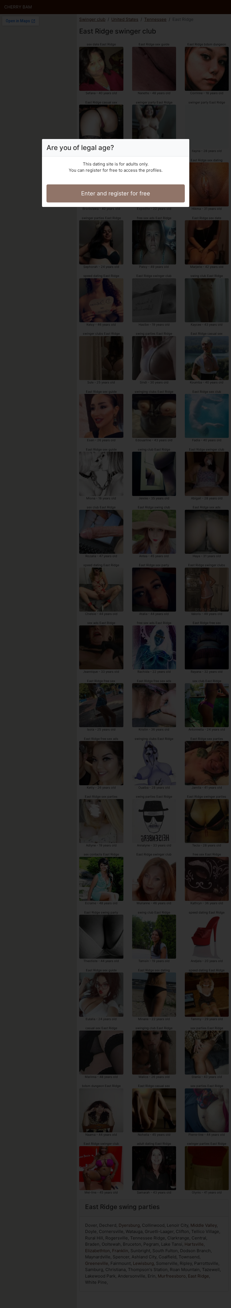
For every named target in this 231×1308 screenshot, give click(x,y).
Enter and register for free (115, 193)
